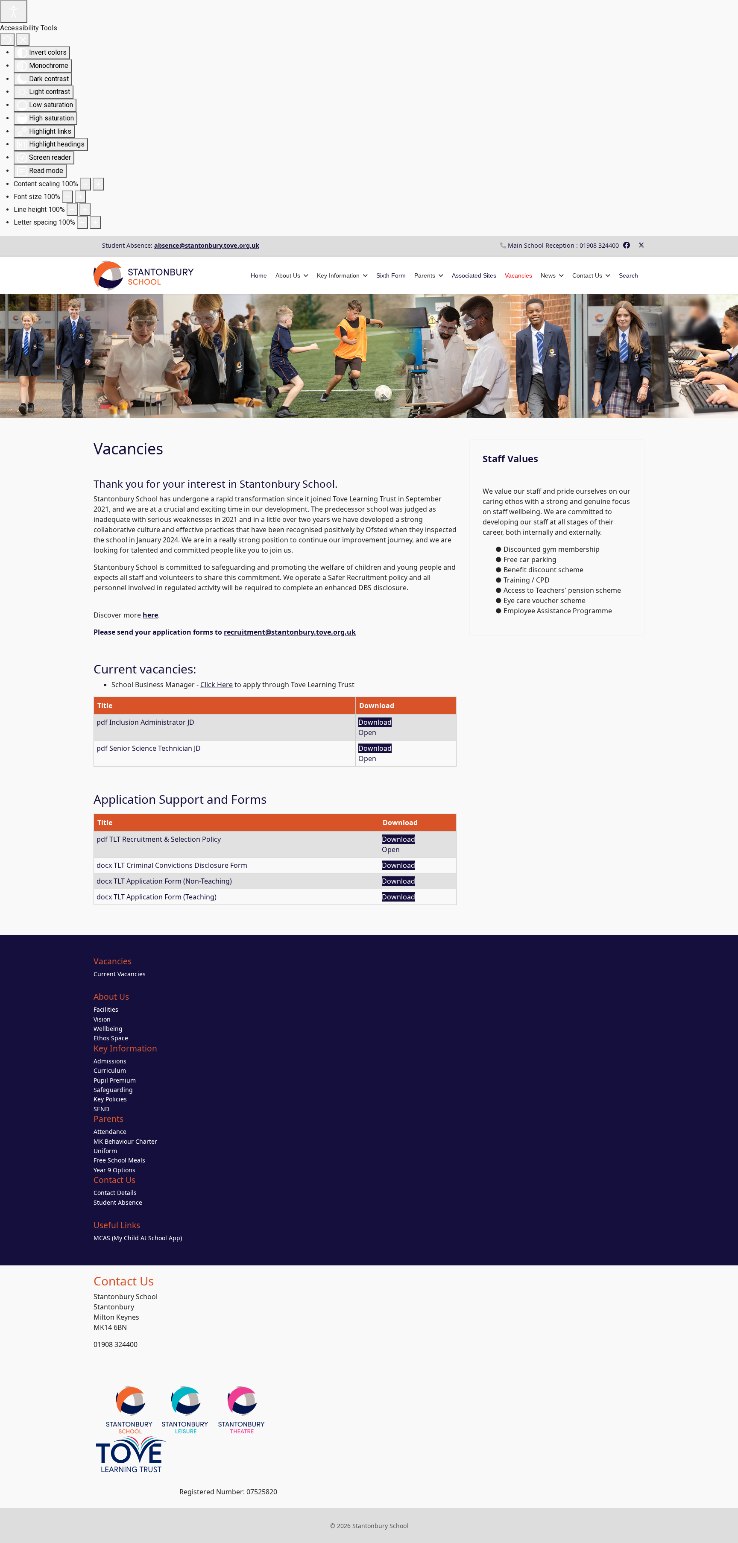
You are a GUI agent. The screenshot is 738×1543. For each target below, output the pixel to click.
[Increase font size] (80, 196)
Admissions (110, 1061)
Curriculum (110, 1070)
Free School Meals (119, 1160)
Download (375, 722)
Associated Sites (474, 275)
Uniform (105, 1151)
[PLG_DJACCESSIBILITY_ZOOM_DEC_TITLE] (85, 184)
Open (367, 732)
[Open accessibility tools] (13, 11)
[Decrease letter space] (82, 222)
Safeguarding (113, 1090)
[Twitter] (641, 245)
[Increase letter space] (95, 222)
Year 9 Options (114, 1170)
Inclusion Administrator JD (151, 722)
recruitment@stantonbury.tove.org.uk (290, 632)
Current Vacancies (120, 974)
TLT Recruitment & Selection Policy (165, 839)
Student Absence (118, 1202)
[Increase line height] (85, 209)
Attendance (110, 1131)
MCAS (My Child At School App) (138, 1238)
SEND (101, 1109)
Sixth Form (391, 275)
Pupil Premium (115, 1080)
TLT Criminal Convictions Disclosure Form (180, 865)
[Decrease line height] (72, 209)
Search (628, 275)
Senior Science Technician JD (155, 748)
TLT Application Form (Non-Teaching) (173, 881)
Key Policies (110, 1099)
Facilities (106, 1009)
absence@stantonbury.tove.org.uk (206, 245)
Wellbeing (108, 1029)
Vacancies (518, 275)
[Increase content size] (98, 184)
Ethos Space (111, 1038)
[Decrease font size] (67, 196)
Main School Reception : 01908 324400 (563, 245)
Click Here (216, 684)
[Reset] (7, 39)
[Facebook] (626, 245)
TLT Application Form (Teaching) (165, 897)
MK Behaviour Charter (125, 1141)
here (150, 615)
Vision (102, 1019)
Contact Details (115, 1193)
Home (259, 275)
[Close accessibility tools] (22, 39)
